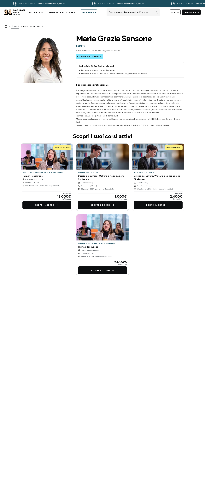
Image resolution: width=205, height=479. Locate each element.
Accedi (175, 12)
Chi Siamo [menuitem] (71, 12)
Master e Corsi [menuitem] (36, 12)
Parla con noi (191, 12)
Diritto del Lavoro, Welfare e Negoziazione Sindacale (101, 177)
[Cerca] (156, 12)
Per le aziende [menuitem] (89, 12)
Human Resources (32, 175)
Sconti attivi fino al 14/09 (50, 3)
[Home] (6, 26)
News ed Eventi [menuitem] (56, 12)
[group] (102, 3)
